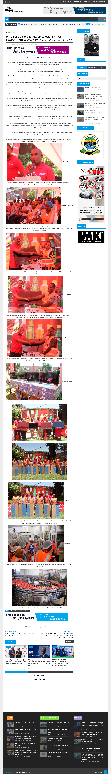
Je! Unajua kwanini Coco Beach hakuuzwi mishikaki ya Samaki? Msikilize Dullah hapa (93, 96)
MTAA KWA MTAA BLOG (10, 772)
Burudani (64, 19)
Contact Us (73, 19)
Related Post (10, 641)
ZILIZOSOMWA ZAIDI (91, 67)
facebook (62, 672)
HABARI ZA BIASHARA (23, 31)
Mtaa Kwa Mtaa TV (66, 2)
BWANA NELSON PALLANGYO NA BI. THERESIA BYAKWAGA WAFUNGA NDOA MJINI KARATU (25, 752)
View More (70, 641)
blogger (16, 672)
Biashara (28, 19)
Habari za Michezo (52, 19)
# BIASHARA (13, 610)
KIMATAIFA (77, 718)
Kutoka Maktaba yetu (90, 110)
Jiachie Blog (87, 2)
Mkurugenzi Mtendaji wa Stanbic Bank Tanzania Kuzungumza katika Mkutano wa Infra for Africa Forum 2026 (39, 662)
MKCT (104, 772)
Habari (12, 19)
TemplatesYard (56, 770)
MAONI (101, 67)
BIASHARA (13, 31)
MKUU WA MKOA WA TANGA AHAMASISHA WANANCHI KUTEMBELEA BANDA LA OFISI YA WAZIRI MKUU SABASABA (61, 662)
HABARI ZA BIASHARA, (36, 44)
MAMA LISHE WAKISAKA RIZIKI (55, 738)
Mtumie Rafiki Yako (11, 623)
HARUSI (10, 718)
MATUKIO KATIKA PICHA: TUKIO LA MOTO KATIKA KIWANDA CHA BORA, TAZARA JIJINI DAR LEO (58, 731)
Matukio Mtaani (38, 19)
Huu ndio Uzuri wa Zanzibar (92, 87)
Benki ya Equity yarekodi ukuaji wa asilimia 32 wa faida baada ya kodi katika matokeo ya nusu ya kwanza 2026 (15, 662)
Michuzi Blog (77, 2)
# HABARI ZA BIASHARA (23, 610)
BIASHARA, (27, 44)
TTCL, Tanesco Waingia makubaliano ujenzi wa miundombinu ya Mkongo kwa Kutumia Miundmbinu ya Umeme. (95, 119)
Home (7, 31)
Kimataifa (20, 19)
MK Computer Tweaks (99, 2)
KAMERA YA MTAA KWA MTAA (50, 718)
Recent (81, 67)
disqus (39, 672)
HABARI (62, 24)
